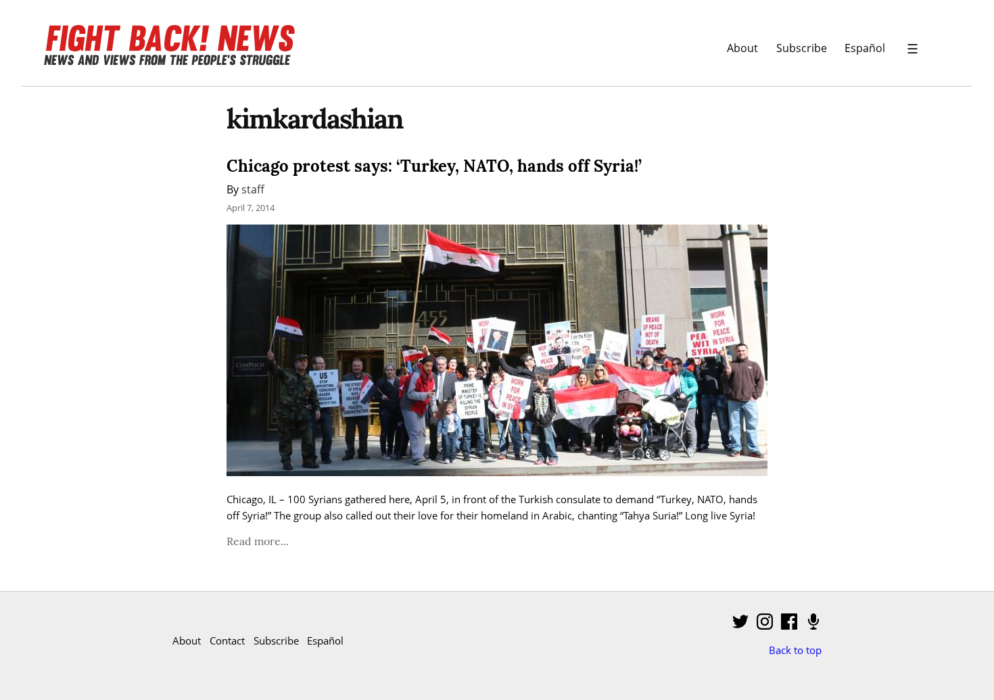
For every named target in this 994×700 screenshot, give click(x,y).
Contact (227, 640)
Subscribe (801, 47)
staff (252, 189)
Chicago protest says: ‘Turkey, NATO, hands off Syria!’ (434, 166)
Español (865, 47)
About (742, 47)
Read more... (258, 541)
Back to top (795, 650)
